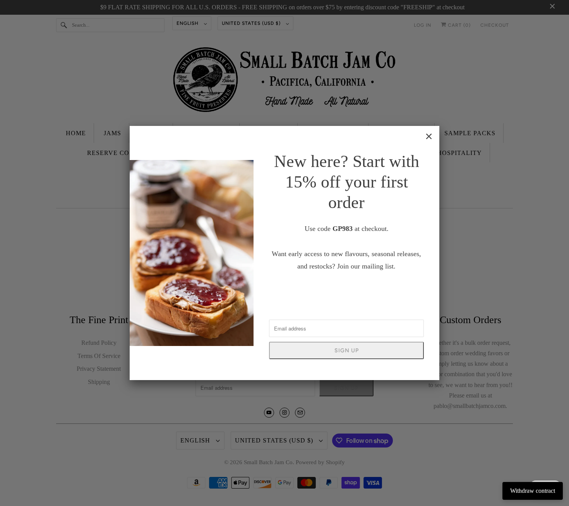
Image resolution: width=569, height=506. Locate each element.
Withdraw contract (532, 490)
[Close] (428, 136)
